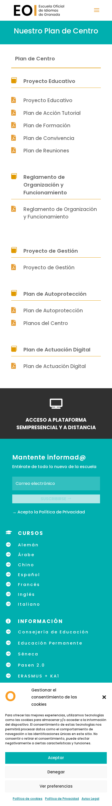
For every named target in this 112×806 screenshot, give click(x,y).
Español (29, 575)
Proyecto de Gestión (48, 267)
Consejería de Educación (53, 632)
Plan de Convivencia (48, 138)
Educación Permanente (50, 643)
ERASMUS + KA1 (38, 676)
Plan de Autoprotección (53, 310)
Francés (29, 585)
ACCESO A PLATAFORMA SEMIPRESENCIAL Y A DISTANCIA (56, 423)
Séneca (28, 654)
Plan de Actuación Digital (54, 366)
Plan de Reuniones (46, 150)
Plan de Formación (46, 125)
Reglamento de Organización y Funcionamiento (60, 213)
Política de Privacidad (62, 798)
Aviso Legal (90, 798)
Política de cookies (27, 798)
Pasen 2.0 (31, 665)
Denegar (56, 772)
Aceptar (56, 757)
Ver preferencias (56, 786)
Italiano (29, 604)
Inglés (26, 594)
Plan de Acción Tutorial (52, 113)
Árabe (26, 555)
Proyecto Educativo (47, 100)
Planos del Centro (45, 323)
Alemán (28, 545)
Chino (26, 565)
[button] (104, 697)
